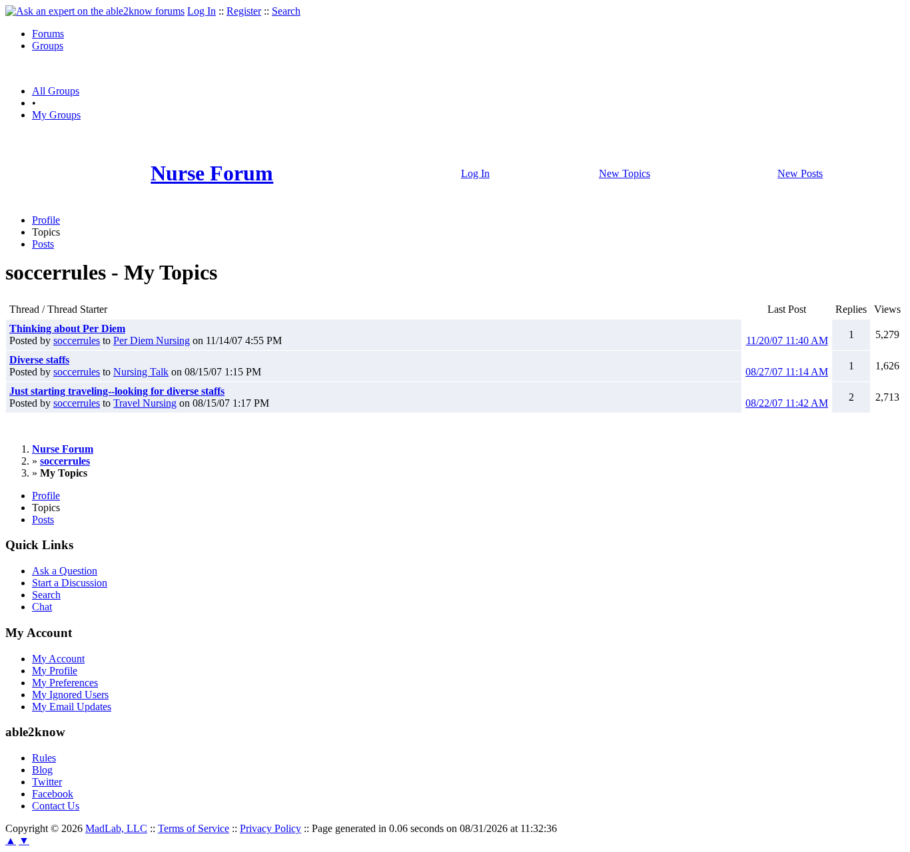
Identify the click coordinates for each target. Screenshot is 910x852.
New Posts (800, 173)
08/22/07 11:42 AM (786, 403)
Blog (42, 769)
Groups (47, 45)
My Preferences (65, 682)
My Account (58, 658)
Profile (46, 220)
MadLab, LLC (116, 828)
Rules (44, 757)
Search (286, 11)
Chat (42, 606)
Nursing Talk (141, 371)
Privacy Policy (270, 828)
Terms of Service (193, 828)
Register (244, 11)
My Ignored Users (70, 694)
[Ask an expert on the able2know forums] (95, 11)
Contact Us (55, 805)
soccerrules (76, 340)
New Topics (624, 173)
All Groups (55, 91)
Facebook (52, 793)
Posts (43, 244)
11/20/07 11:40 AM (787, 340)
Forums (48, 33)
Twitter (47, 781)
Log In (201, 11)
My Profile (54, 670)
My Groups (56, 114)
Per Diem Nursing (151, 340)
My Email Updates (71, 706)
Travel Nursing (145, 403)
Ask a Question (64, 570)
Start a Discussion (69, 582)
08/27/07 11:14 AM (786, 371)
